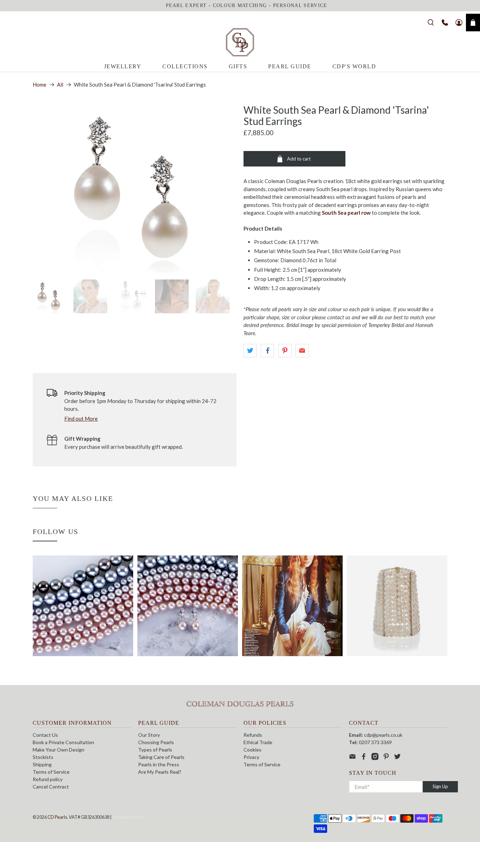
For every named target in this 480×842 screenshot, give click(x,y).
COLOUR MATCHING (240, 5)
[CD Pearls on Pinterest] (386, 758)
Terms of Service (51, 772)
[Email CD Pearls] (352, 758)
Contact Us (45, 735)
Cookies (252, 750)
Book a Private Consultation (63, 742)
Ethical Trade (258, 742)
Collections (185, 66)
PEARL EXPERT (186, 5)
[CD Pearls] (240, 42)
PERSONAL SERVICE (300, 5)
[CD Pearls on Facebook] (363, 758)
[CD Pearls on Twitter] (397, 758)
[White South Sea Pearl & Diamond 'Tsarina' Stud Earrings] (134, 188)
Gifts (238, 66)
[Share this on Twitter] (250, 350)
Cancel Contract (51, 787)
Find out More (81, 418)
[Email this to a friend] (302, 350)
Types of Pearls (155, 750)
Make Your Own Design (58, 750)
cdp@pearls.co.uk (383, 735)
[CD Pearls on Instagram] (374, 758)
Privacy (251, 757)
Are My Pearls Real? (159, 772)
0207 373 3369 (375, 742)
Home (39, 84)
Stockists (43, 757)
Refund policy (48, 779)
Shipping (42, 764)
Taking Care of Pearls (161, 757)
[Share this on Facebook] (267, 350)
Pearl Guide (289, 66)
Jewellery (123, 66)
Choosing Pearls (156, 742)
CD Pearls (57, 817)
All (60, 84)
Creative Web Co (128, 817)
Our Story (149, 735)
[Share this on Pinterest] (285, 350)
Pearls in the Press (158, 764)
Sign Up (440, 786)
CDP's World (354, 66)
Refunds (253, 735)
